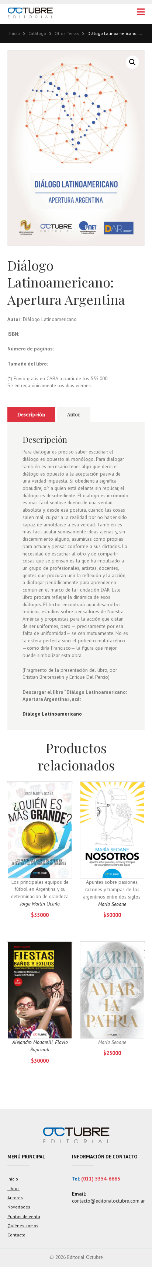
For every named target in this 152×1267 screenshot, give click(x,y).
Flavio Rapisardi (49, 1046)
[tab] (31, 414)
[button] (132, 62)
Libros (13, 1188)
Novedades (18, 1207)
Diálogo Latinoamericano (52, 713)
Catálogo (37, 33)
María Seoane (112, 904)
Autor (73, 414)
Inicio (14, 33)
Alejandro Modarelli (32, 1042)
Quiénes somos (22, 1225)
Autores (15, 1197)
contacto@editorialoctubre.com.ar (108, 1200)
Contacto (16, 1235)
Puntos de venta (23, 1216)
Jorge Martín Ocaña (40, 903)
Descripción (31, 414)
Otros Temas (67, 33)
